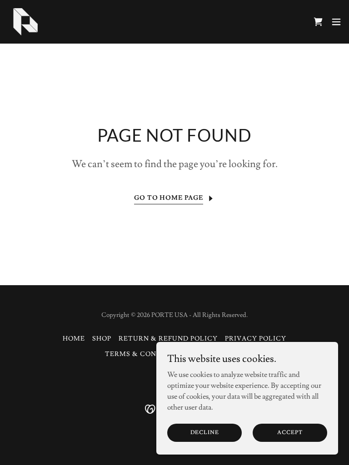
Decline (204, 432)
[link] (25, 22)
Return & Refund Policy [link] (168, 339)
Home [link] (74, 339)
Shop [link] (101, 339)
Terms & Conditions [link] (146, 354)
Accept (289, 432)
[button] (336, 22)
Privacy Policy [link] (255, 339)
